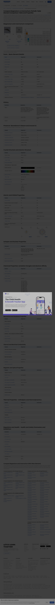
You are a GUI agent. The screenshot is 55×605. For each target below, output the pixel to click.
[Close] (51, 293)
